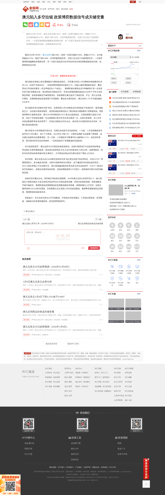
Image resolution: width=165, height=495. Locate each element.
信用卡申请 (122, 454)
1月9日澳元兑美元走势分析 (37, 281)
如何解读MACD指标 (117, 209)
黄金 (33, 2)
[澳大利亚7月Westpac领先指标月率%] (112, 143)
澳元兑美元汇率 (39, 275)
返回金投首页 (51, 344)
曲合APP (75, 449)
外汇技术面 (107, 386)
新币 (70, 386)
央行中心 (78, 368)
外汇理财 (48, 382)
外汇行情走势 (114, 51)
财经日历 (112, 136)
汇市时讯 (48, 373)
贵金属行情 (29, 443)
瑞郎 (70, 382)
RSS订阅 (112, 467)
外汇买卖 (128, 396)
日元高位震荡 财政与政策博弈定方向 (126, 98)
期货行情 (28, 449)
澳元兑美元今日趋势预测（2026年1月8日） (46, 326)
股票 (59, 2)
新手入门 (98, 377)
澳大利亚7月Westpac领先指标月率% (129, 140)
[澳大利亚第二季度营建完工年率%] (112, 167)
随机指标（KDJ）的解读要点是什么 (123, 206)
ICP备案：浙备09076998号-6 (68, 477)
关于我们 (61, 467)
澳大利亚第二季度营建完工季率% (128, 153)
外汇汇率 (117, 377)
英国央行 (86, 377)
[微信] (25, 24)
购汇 (126, 400)
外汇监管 (56, 382)
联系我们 (69, 467)
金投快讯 (75, 459)
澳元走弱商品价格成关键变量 (90, 224)
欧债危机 (48, 377)
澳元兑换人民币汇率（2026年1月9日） (38, 224)
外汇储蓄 (128, 377)
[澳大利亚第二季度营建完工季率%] (112, 155)
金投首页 (26, 2)
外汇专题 (112, 294)
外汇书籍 (98, 382)
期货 (119, 443)
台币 (70, 396)
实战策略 (98, 386)
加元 (66, 386)
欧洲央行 (78, 377)
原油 (43, 2)
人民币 (67, 373)
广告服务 (78, 467)
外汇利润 (128, 382)
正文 (71, 9)
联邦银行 (86, 382)
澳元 (58, 9)
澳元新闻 (64, 9)
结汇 (130, 400)
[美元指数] (124, 67)
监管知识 (106, 377)
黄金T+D (121, 449)
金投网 (30, 9)
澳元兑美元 (47, 55)
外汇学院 (112, 180)
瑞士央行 (78, 382)
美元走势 (57, 320)
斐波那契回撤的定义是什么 (120, 203)
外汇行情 (117, 368)
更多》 (139, 50)
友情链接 (104, 467)
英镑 (70, 377)
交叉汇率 (117, 386)
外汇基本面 (99, 391)
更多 (70, 2)
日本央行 (85, 386)
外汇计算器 (113, 260)
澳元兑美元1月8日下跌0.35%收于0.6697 (44, 296)
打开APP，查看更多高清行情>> (64, 76)
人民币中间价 (119, 396)
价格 (64, 2)
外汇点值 (128, 386)
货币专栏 (51, 9)
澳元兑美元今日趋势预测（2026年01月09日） (47, 266)
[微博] (30, 24)
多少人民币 (118, 382)
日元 (70, 391)
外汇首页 (42, 9)
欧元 (66, 377)
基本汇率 (117, 391)
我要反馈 (95, 467)
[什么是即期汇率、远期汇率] (116, 190)
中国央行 (85, 373)
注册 (139, 2)
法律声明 (87, 467)
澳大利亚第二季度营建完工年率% (128, 165)
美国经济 (45, 335)
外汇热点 (56, 373)
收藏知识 (107, 391)
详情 (133, 193)
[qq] (36, 24)
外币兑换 (128, 373)
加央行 (77, 386)
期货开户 (112, 46)
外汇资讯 (48, 368)
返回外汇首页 (73, 344)
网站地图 (52, 467)
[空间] (41, 24)
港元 (66, 396)
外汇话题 (48, 386)
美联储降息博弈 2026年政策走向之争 (126, 128)
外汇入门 (104, 373)
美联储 (77, 373)
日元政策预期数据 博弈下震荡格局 (125, 106)
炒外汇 (97, 373)
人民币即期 (118, 400)
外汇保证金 (129, 391)
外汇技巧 (106, 382)
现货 (54, 2)
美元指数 (57, 275)
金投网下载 (76, 443)
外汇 (48, 2)
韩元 (66, 391)
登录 (132, 2)
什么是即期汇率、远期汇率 (132, 187)
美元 (72, 373)
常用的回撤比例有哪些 (118, 199)
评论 (60, 25)
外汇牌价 (117, 373)
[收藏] (47, 24)
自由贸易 (56, 377)
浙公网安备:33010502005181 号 (87, 477)
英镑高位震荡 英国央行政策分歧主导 (126, 115)
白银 (38, 2)
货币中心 (68, 368)
